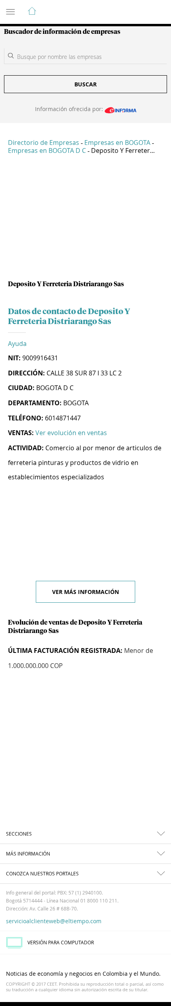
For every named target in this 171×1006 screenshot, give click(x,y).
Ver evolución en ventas (71, 432)
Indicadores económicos (140, 12)
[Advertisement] (85, 220)
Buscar (85, 84)
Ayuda (17, 343)
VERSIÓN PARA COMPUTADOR (60, 942)
